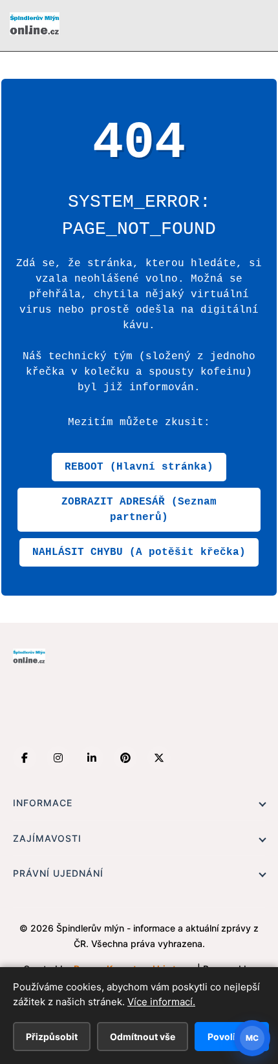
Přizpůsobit (52, 1036)
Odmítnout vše (142, 1036)
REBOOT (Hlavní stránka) (139, 467)
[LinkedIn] (91, 757)
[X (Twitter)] (159, 757)
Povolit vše (232, 1036)
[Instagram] (58, 757)
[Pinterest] (125, 757)
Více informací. (161, 1002)
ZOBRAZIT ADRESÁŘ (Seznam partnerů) (139, 509)
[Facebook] (24, 757)
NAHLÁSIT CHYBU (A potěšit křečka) (139, 552)
